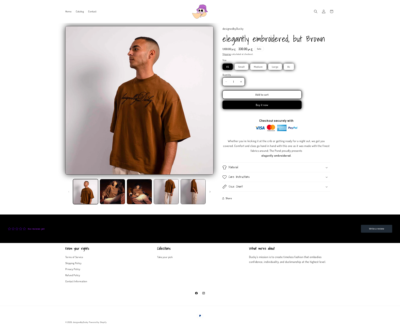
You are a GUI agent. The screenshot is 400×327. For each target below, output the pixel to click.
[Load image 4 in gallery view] (166, 191)
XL (290, 67)
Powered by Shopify (98, 322)
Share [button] (229, 198)
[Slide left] (68, 191)
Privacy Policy (72, 269)
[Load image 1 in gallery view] (85, 191)
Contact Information (76, 281)
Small (243, 67)
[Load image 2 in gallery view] (112, 191)
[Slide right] (210, 191)
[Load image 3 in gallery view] (139, 191)
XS (227, 66)
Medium (260, 67)
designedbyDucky (80, 322)
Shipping (226, 54)
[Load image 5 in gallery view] (193, 191)
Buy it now (262, 105)
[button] (316, 11)
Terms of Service (74, 257)
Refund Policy (72, 275)
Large (277, 67)
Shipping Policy (73, 263)
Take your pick (165, 257)
